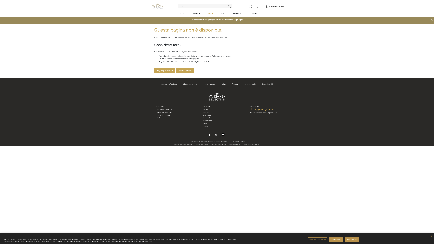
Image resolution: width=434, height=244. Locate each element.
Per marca (195, 13)
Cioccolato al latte (190, 84)
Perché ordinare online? (165, 112)
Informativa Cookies (202, 144)
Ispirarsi (254, 13)
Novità (210, 13)
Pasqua (235, 84)
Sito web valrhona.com (164, 109)
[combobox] (205, 6)
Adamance (207, 115)
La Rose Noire (208, 118)
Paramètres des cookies (317, 240)
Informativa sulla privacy (218, 144)
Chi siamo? (160, 106)
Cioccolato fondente (169, 84)
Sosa (205, 123)
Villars (205, 126)
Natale (223, 13)
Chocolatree (207, 121)
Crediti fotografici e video (251, 144)
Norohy (206, 112)
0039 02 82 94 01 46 (263, 109)
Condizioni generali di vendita (184, 144)
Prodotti (180, 13)
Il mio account (185, 70)
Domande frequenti (163, 115)
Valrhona (206, 106)
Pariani (205, 109)
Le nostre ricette (250, 84)
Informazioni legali (234, 144)
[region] (217, 238)
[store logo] (158, 6)
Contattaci (160, 118)
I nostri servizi (267, 84)
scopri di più (238, 20)
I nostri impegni (209, 84)
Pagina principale (165, 70)
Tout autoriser (352, 240)
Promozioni (238, 13)
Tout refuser (336, 240)
